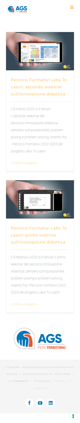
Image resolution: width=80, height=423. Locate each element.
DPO (70, 381)
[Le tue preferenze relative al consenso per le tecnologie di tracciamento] (73, 416)
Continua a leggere (23, 163)
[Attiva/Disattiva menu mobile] (72, 7)
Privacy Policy (43, 381)
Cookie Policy (60, 381)
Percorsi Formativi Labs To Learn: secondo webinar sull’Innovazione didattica (39, 87)
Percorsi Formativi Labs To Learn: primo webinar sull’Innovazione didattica (39, 235)
